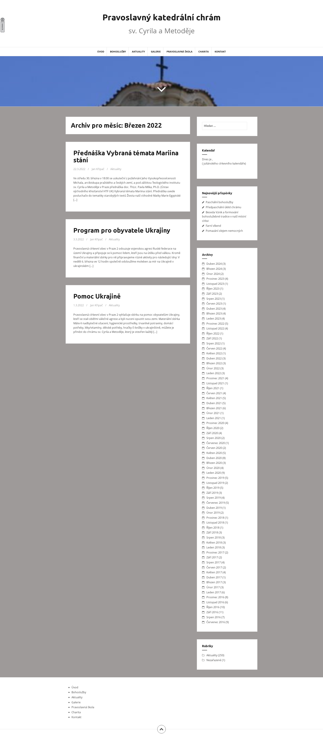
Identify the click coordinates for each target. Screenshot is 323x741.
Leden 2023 (213, 318)
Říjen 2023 (212, 288)
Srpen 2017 (213, 562)
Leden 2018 (213, 547)
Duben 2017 (214, 577)
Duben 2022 (214, 358)
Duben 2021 (214, 403)
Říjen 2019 (212, 488)
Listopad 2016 (215, 602)
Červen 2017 (214, 567)
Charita (203, 51)
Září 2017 (212, 557)
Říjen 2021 (212, 388)
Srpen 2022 (213, 343)
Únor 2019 (213, 512)
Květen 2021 (214, 398)
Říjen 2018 (212, 527)
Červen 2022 (214, 348)
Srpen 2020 (213, 438)
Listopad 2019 (215, 483)
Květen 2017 (214, 572)
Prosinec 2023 (215, 279)
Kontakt (220, 51)
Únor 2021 (213, 413)
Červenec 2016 (215, 622)
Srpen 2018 (213, 537)
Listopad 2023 (215, 284)
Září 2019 (212, 493)
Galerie (156, 51)
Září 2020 (212, 433)
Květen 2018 (214, 542)
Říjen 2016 (212, 607)
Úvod (100, 51)
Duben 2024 (214, 264)
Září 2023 (212, 293)
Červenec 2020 (215, 443)
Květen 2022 (214, 353)
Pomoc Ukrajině (97, 296)
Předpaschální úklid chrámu (223, 207)
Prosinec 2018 (215, 518)
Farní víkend (213, 226)
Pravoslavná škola (179, 51)
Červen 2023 (214, 303)
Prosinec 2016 (215, 597)
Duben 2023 (214, 308)
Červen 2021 (214, 393)
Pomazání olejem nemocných (224, 231)
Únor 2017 (213, 587)
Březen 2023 (214, 313)
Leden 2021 (213, 418)
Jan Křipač (98, 169)
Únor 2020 (213, 468)
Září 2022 (212, 338)
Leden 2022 (213, 373)
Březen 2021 (214, 408)
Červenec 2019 (215, 503)
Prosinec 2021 (215, 378)
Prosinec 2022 (215, 323)
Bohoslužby (118, 51)
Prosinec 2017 (215, 552)
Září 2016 (212, 612)
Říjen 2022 (212, 333)
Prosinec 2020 (215, 423)
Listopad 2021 (215, 383)
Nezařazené (213, 660)
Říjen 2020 (212, 428)
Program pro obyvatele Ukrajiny (121, 230)
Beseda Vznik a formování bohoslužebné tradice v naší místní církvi (224, 216)
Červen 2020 (214, 448)
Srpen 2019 (213, 497)
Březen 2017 (214, 582)
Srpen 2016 (213, 617)
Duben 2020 (214, 458)
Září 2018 (212, 532)
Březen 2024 (214, 269)
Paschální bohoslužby (219, 202)
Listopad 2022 (215, 328)
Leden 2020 (213, 473)
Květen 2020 (214, 453)
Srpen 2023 (213, 299)
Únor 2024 (213, 274)
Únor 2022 (213, 368)
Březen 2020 (214, 463)
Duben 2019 (214, 508)
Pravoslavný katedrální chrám (161, 17)
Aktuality (138, 51)
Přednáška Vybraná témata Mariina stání (125, 156)
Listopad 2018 (215, 522)
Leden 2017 (213, 592)
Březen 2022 (214, 363)
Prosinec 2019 (215, 478)
